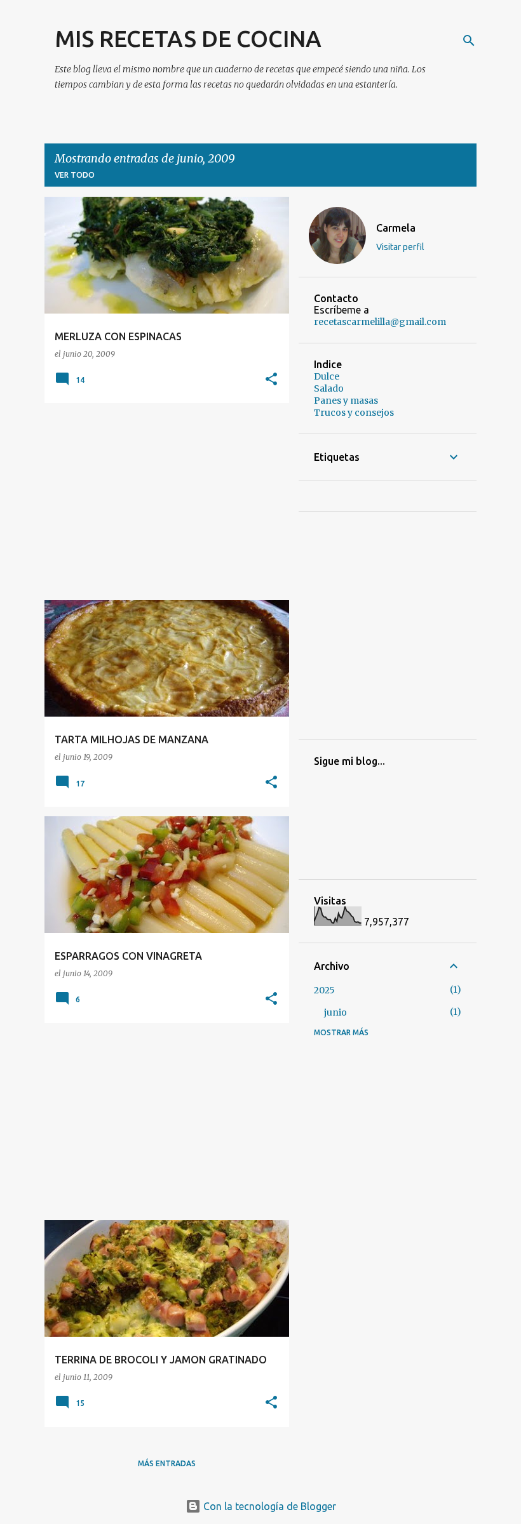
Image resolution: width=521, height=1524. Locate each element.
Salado (329, 388)
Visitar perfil (400, 247)
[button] (271, 379)
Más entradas (167, 1463)
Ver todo (75, 175)
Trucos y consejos (354, 412)
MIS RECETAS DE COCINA (188, 38)
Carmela (396, 228)
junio (335, 1012)
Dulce (326, 376)
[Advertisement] (162, 501)
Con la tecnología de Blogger (268, 1506)
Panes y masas (346, 400)
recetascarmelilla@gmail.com (380, 322)
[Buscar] (469, 40)
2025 (324, 990)
